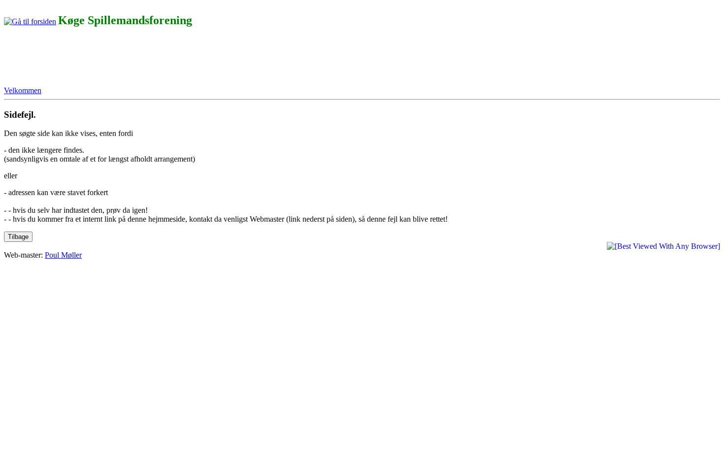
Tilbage (18, 236)
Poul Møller (63, 255)
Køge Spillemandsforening (125, 20)
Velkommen (22, 90)
